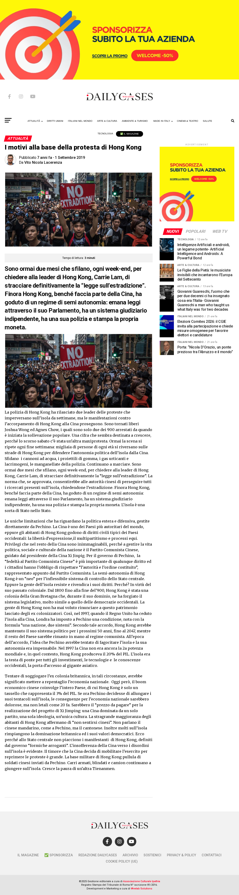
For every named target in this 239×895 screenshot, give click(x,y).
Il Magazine (28, 855)
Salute (207, 121)
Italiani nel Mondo (80, 121)
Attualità (34, 121)
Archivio (130, 855)
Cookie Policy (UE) (122, 862)
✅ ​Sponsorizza (58, 855)
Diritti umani (55, 121)
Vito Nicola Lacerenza (43, 162)
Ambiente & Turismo (135, 121)
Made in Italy (161, 121)
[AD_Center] (119, 78)
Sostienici (152, 855)
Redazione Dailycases (97, 855)
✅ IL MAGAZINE (129, 133)
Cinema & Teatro (187, 121)
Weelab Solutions (141, 888)
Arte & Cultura (107, 121)
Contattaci (211, 855)
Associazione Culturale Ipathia (141, 881)
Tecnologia (105, 133)
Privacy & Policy (181, 855)
